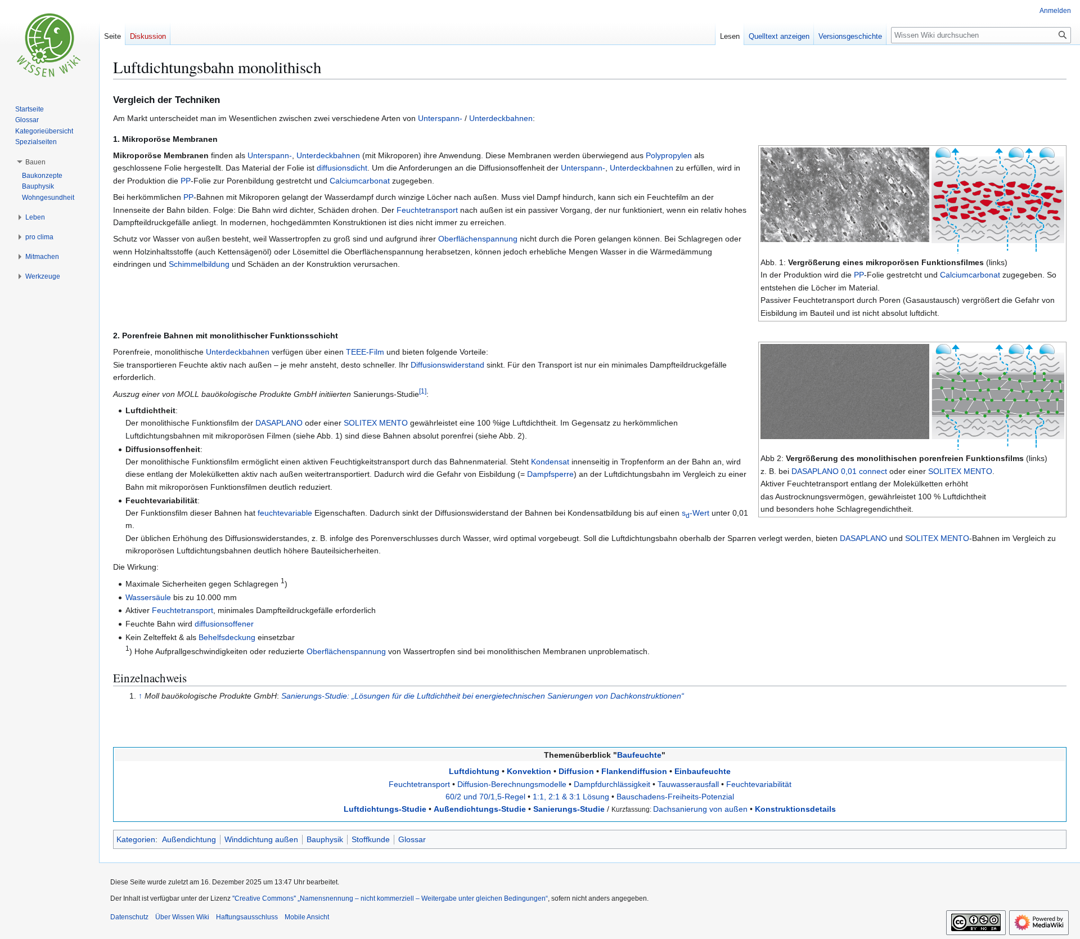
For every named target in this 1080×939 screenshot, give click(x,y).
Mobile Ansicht (307, 917)
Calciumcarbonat (970, 274)
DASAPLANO (279, 422)
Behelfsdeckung (227, 637)
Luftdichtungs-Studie (385, 808)
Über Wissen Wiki (182, 917)
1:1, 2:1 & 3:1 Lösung (571, 796)
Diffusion (576, 771)
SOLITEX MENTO (960, 471)
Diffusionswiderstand (447, 364)
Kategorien (135, 839)
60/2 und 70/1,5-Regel (485, 796)
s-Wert (695, 512)
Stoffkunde (371, 839)
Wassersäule (148, 597)
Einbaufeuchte (702, 771)
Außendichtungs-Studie (480, 808)
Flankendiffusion (634, 771)
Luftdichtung (474, 771)
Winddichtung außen (261, 839)
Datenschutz (129, 917)
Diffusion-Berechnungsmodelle (511, 784)
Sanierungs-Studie (569, 808)
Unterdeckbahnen (501, 118)
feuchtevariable (285, 512)
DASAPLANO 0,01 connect (839, 471)
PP (859, 274)
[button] (35, 162)
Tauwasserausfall (688, 784)
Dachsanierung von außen (700, 808)
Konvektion (529, 771)
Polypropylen (669, 155)
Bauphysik (325, 839)
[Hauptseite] (49, 45)
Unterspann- (440, 118)
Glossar (412, 839)
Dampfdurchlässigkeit (612, 784)
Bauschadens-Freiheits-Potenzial (675, 796)
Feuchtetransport (427, 209)
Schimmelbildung (199, 264)
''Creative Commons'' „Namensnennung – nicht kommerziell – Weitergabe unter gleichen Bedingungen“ (390, 898)
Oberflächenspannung (478, 238)
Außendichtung (189, 839)
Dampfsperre (550, 474)
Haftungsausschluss (247, 917)
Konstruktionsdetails (795, 808)
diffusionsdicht (342, 167)
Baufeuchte (639, 754)
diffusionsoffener (224, 623)
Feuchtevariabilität (758, 784)
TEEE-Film (365, 351)
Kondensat (550, 461)
